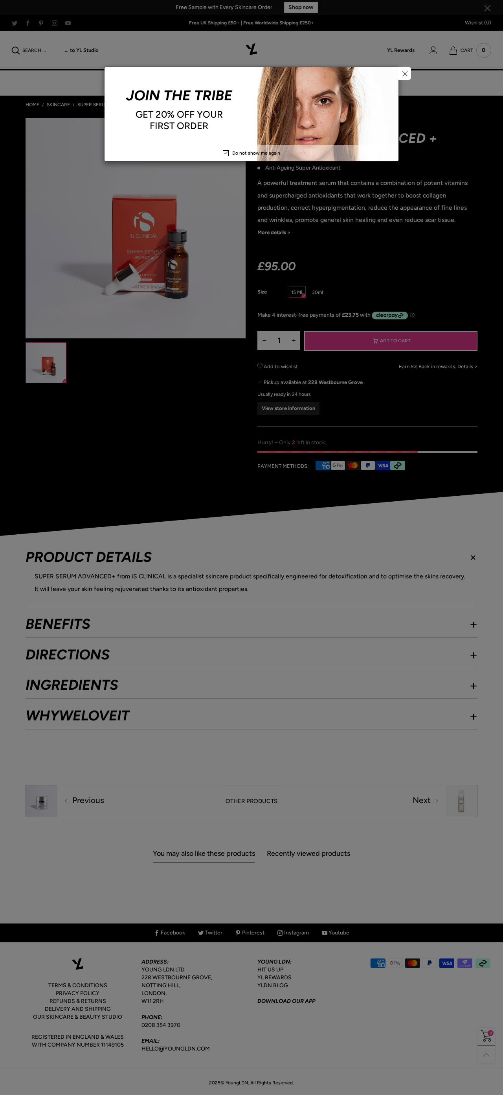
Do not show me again (256, 153)
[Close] (404, 73)
